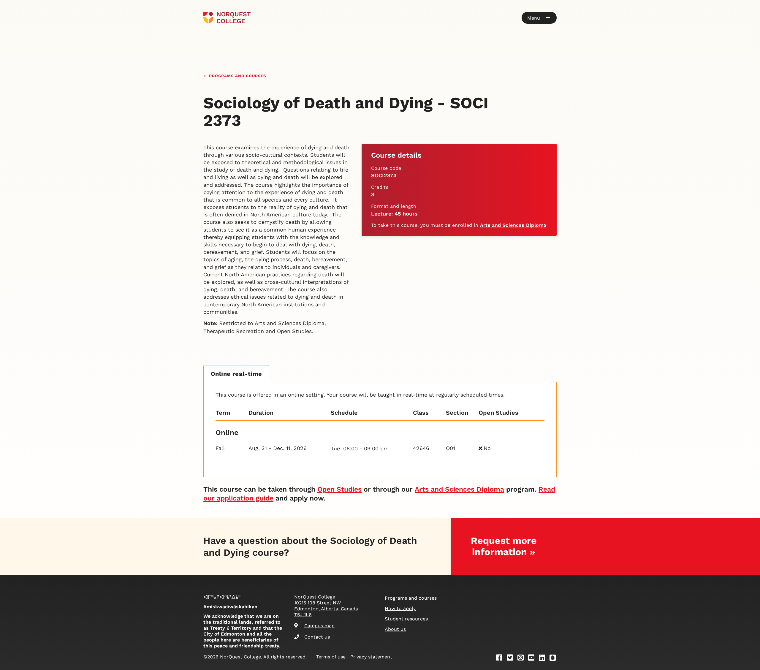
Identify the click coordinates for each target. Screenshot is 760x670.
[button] (539, 18)
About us (395, 629)
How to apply (400, 608)
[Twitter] (512, 658)
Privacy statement (371, 657)
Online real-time (236, 373)
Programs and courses (237, 75)
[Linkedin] (544, 658)
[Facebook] (501, 658)
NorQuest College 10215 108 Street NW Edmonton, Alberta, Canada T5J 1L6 (326, 605)
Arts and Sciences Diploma (513, 225)
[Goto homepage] (227, 18)
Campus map (319, 625)
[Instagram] (522, 658)
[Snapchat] (555, 658)
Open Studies (339, 489)
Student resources (406, 619)
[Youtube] (533, 658)
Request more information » (504, 546)
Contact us (317, 637)
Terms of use (331, 657)
